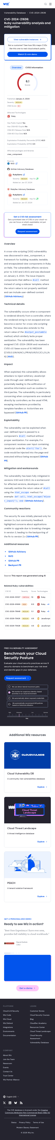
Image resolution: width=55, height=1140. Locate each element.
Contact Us (7, 1071)
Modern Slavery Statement (27, 1127)
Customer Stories (37, 1011)
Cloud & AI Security (11, 1011)
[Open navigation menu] (50, 4)
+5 (48, 611)
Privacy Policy (24, 1122)
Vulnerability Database (15, 12)
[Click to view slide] (9, 953)
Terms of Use (38, 1122)
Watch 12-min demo (27, 54)
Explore (41, 787)
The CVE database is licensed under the (27, 1112)
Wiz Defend (8, 1023)
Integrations (8, 1027)
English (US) (11, 1097)
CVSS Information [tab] (34, 67)
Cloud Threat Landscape (40, 1031)
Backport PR (14, 565)
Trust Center (8, 1075)
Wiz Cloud (7, 1019)
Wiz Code (7, 1015)
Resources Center (37, 1027)
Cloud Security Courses (40, 1015)
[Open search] (45, 4)
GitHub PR (21, 412)
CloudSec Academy (38, 1023)
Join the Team (9, 1059)
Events (6, 1067)
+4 (48, 604)
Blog (32, 1019)
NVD (10, 356)
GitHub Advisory (14, 296)
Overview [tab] (16, 67)
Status (13, 1122)
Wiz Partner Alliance (11, 1080)
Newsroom (7, 1063)
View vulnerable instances (26, 39)
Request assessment (27, 231)
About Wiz (7, 1055)
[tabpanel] (27, 139)
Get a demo (25, 988)
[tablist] (27, 67)
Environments (8, 1031)
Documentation (9, 1035)
